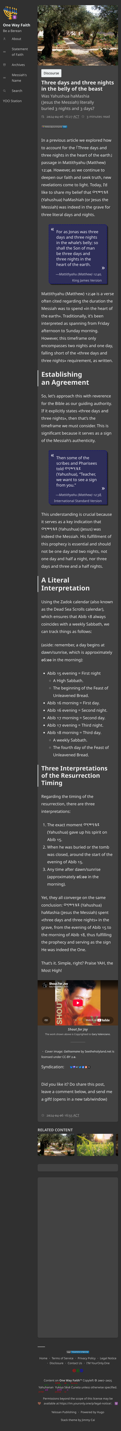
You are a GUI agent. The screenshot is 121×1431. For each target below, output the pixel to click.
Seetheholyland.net (98, 1051)
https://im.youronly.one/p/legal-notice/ (85, 1403)
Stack (64, 1420)
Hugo (100, 1412)
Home (43, 1358)
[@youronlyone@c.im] (54, 127)
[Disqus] (77, 1218)
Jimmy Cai (88, 1420)
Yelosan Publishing (63, 1412)
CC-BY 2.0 (68, 1057)
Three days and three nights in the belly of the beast (77, 85)
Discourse (51, 73)
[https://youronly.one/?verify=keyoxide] (77, 1352)
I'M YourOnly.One (98, 1363)
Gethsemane (72, 1051)
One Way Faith (16, 25)
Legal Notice (108, 1358)
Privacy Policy (87, 1358)
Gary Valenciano (101, 1034)
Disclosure (56, 1363)
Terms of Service (62, 1358)
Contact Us (75, 1363)
